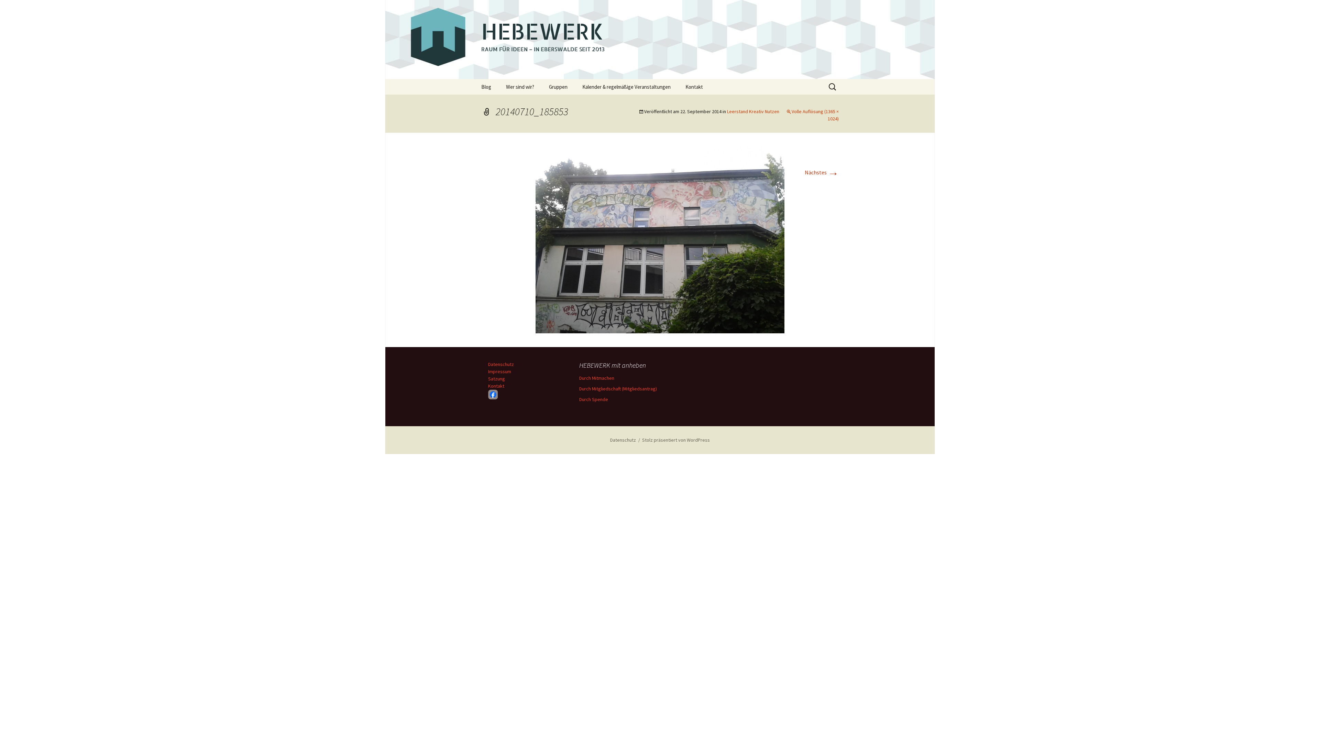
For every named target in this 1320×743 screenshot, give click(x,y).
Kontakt (694, 87)
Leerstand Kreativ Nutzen (753, 111)
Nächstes (822, 172)
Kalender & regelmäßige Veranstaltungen (626, 87)
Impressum (499, 371)
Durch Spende (593, 399)
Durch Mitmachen (596, 378)
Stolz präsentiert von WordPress (676, 440)
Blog (486, 87)
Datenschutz (501, 364)
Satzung (496, 379)
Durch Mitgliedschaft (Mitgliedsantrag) (618, 389)
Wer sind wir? (520, 87)
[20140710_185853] (660, 239)
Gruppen (558, 87)
